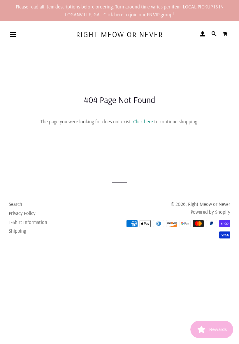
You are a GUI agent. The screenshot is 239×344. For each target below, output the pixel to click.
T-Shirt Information (28, 222)
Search (15, 204)
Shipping (17, 231)
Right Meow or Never (119, 34)
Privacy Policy (22, 213)
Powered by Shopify (210, 212)
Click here (143, 121)
